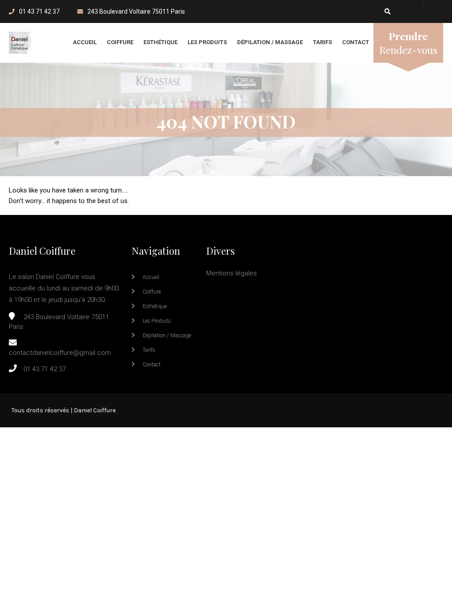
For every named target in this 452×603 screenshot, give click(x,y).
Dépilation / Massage (270, 42)
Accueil (85, 42)
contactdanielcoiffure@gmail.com (60, 353)
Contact (355, 42)
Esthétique (160, 42)
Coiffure (120, 42)
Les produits (207, 42)
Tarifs (322, 42)
